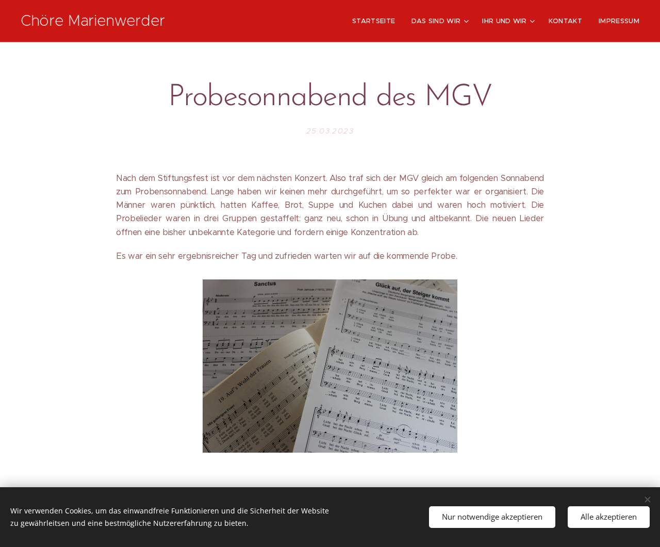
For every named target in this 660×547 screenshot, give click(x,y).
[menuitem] (376, 21)
